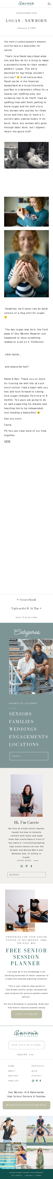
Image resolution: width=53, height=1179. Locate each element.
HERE (7, 441)
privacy (29, 1175)
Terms (38, 1175)
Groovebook (28, 600)
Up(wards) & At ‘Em (25, 608)
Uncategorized (26, 13)
